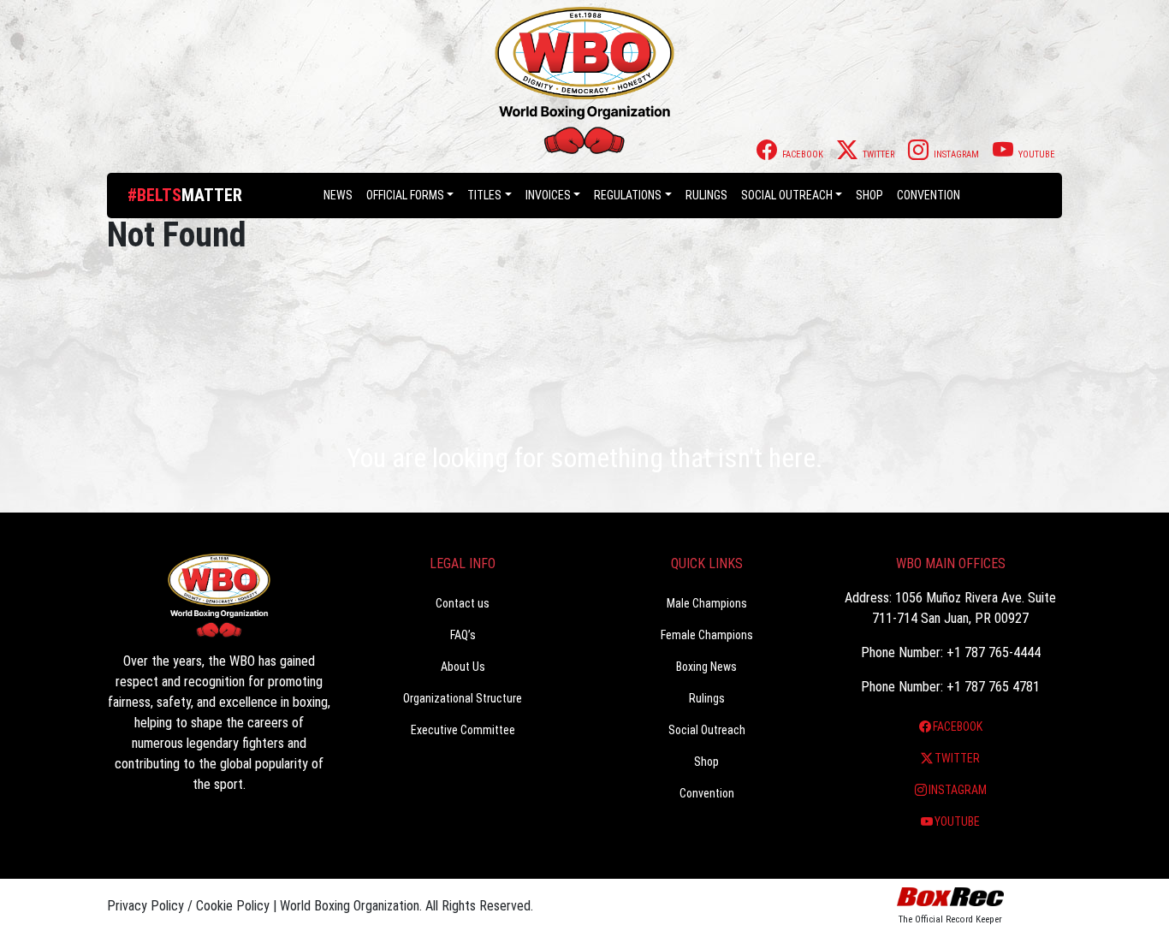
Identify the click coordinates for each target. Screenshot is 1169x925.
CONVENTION (928, 195)
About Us (463, 666)
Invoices (548, 195)
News (338, 195)
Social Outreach (787, 195)
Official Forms (405, 195)
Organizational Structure (462, 698)
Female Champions (707, 635)
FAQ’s (463, 635)
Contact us (463, 603)
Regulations (628, 195)
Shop (869, 195)
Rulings (706, 195)
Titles (484, 195)
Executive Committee (463, 730)
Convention (706, 793)
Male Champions (707, 603)
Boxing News (706, 666)
